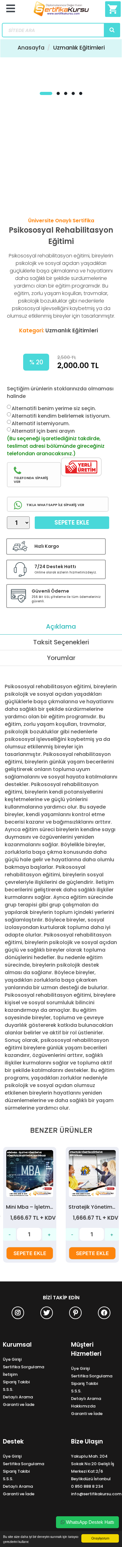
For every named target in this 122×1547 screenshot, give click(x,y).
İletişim (10, 1374)
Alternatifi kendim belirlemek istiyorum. (61, 416)
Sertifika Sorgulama (23, 1367)
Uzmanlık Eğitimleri (79, 47)
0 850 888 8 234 (87, 1486)
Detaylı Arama (18, 1397)
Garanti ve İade (18, 1404)
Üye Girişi (12, 1359)
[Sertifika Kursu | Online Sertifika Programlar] (61, 11)
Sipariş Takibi (16, 1382)
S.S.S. (8, 1389)
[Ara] (112, 30)
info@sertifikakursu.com (96, 1494)
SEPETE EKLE (29, 1253)
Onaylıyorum (100, 1538)
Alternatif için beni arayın (43, 431)
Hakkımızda (83, 1406)
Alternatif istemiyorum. (41, 423)
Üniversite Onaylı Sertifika (61, 220)
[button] (46, 93)
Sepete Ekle (71, 522)
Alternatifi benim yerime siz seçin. (54, 408)
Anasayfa (31, 47)
